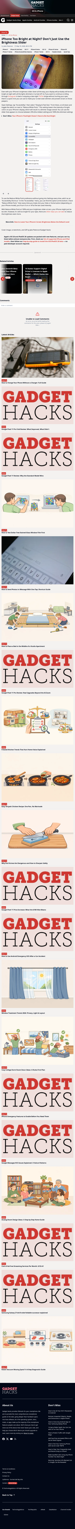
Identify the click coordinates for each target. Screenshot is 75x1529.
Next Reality (24, 15)
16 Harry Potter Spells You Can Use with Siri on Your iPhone (59, 1428)
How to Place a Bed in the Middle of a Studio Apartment (23, 646)
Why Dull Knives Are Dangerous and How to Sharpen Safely (25, 863)
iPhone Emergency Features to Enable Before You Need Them (25, 1116)
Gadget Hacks (15, 15)
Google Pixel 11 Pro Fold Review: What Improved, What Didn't (25, 429)
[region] (37, 148)
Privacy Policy (6, 1472)
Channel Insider (66, 1509)
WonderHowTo (5, 15)
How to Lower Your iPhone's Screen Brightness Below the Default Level (41, 222)
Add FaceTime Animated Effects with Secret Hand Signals (60, 1439)
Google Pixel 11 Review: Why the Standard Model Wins (23, 476)
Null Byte (33, 15)
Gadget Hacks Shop (14, 20)
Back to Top (7, 1495)
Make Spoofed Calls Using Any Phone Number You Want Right (60, 1456)
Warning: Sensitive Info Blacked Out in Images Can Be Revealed (60, 1461)
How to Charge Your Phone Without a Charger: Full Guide (24, 383)
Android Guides (39, 20)
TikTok (41, 96)
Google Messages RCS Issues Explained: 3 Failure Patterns (24, 1163)
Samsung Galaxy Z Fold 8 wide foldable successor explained (25, 1313)
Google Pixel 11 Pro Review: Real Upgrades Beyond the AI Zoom (26, 693)
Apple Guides (27, 20)
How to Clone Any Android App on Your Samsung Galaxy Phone (59, 1423)
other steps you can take (55, 212)
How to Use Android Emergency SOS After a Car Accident (23, 956)
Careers (9, 1483)
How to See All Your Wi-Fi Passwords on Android (60, 1412)
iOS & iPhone (37, 11)
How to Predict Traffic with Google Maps (59, 1434)
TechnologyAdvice (18, 1509)
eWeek (43, 1509)
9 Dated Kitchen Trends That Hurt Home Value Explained (23, 750)
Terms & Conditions (8, 1469)
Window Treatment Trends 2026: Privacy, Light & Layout (23, 1013)
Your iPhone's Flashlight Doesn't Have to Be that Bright (33, 116)
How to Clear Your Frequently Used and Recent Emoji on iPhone (59, 1450)
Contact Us (5, 1476)
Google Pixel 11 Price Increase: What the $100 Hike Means (24, 910)
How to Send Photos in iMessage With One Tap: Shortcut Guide (26, 589)
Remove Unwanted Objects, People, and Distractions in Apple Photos (59, 1417)
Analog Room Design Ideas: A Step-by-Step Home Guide (23, 1220)
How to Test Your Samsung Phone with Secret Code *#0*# (59, 1445)
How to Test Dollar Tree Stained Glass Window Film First (23, 533)
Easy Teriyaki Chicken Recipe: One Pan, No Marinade (22, 806)
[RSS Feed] (15, 1439)
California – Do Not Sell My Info (12, 1479)
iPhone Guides (52, 20)
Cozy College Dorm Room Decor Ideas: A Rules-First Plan (23, 1070)
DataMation (53, 1509)
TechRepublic (32, 1509)
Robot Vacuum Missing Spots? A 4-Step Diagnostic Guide (23, 1369)
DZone (6, 1515)
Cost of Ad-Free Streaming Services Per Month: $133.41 (23, 1266)
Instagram (12, 96)
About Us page (29, 1433)
